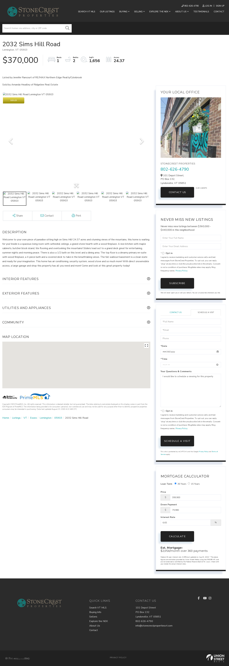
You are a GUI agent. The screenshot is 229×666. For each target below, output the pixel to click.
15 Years (195, 483)
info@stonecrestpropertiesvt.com (154, 625)
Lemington (45, 418)
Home (5, 418)
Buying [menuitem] (123, 11)
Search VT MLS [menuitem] (86, 11)
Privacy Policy (181, 270)
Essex (33, 418)
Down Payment (169, 504)
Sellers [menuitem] (93, 616)
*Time (164, 359)
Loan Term (166, 483)
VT (25, 418)
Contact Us (177, 192)
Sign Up (220, 5)
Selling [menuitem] (138, 11)
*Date (164, 346)
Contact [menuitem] (219, 11)
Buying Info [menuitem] (95, 612)
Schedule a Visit (206, 312)
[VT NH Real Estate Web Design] (215, 658)
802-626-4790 (191, 5)
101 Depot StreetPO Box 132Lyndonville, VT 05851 (148, 612)
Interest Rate (168, 517)
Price (163, 492)
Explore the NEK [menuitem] (158, 11)
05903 (58, 418)
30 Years (182, 483)
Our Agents (201, 188)
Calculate (177, 536)
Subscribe (177, 283)
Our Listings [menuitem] (107, 11)
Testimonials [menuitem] (201, 11)
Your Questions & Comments (176, 371)
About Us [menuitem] (180, 11)
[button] (67, 28)
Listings (16, 418)
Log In (208, 5)
